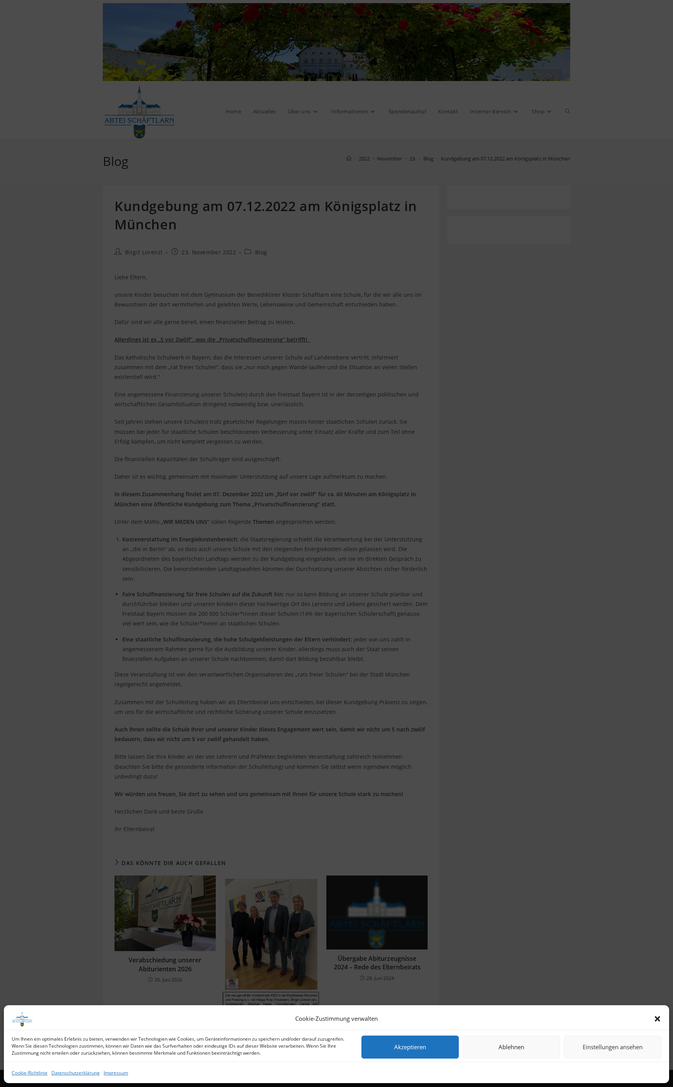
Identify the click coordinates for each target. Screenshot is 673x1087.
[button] (657, 1019)
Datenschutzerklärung (75, 1072)
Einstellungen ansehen (613, 1047)
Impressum (116, 1072)
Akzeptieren (410, 1047)
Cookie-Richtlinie (30, 1072)
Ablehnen (511, 1047)
